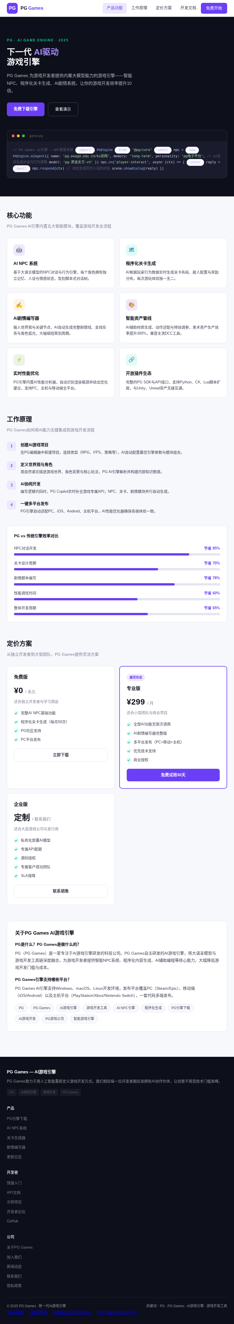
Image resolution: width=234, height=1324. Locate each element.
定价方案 (164, 7)
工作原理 (139, 7)
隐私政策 (14, 1285)
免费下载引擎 (26, 108)
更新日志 (14, 1157)
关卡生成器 (16, 1138)
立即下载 (61, 754)
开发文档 (188, 7)
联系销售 (61, 891)
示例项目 (14, 1202)
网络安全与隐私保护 (72, 1312)
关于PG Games (20, 1247)
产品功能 (115, 7)
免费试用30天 (173, 774)
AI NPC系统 (17, 1128)
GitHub (12, 1221)
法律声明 (38, 1312)
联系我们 (14, 1276)
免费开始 (214, 8)
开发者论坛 (16, 1212)
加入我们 (14, 1257)
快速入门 (14, 1183)
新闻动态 (14, 1266)
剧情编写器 (16, 1147)
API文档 (14, 1192)
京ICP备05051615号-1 (118, 1312)
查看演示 (63, 109)
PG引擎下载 (17, 1118)
